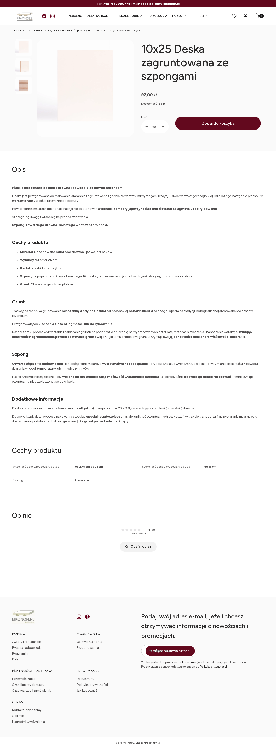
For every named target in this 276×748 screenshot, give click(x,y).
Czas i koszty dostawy (28, 684)
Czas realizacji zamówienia (31, 690)
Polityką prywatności (213, 666)
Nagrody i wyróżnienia (28, 721)
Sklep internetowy (136, 742)
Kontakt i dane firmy (26, 710)
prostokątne (83, 30)
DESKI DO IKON (34, 30)
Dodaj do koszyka (218, 123)
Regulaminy (85, 679)
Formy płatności (24, 679)
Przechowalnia (88, 647)
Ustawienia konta (89, 642)
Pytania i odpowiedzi (27, 647)
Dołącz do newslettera (170, 651)
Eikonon (16, 30)
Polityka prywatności (92, 684)
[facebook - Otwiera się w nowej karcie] (87, 616)
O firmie (18, 716)
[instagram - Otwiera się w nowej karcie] (79, 616)
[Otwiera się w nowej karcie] (44, 16)
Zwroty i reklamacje (26, 642)
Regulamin (20, 653)
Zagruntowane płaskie (60, 30)
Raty (15, 659)
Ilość (144, 117)
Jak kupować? (87, 690)
